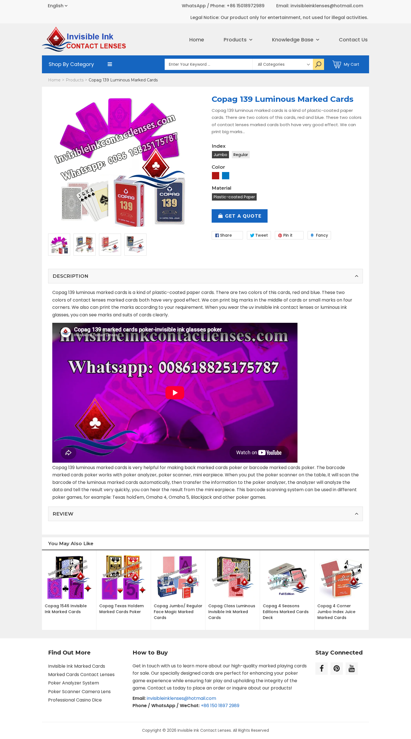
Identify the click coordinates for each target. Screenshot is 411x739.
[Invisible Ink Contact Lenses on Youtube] (352, 668)
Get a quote (243, 216)
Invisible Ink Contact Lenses (204, 730)
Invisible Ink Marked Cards (76, 666)
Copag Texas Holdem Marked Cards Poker (121, 609)
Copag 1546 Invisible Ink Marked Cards (66, 609)
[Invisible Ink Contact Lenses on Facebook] (321, 668)
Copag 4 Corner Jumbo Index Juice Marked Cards (336, 611)
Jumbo (220, 154)
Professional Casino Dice (75, 700)
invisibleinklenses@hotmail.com (181, 698)
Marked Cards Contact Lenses (81, 674)
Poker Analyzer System (73, 683)
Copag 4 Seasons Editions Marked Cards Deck (286, 611)
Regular (240, 154)
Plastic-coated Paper (234, 197)
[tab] (205, 276)
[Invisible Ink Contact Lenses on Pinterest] (336, 668)
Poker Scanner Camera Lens (79, 691)
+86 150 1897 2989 (220, 705)
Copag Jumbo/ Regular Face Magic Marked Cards (178, 611)
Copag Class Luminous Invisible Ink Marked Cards (231, 611)
